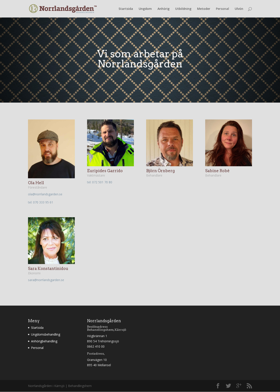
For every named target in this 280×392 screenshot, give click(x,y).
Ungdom (145, 9)
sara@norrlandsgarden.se (46, 280)
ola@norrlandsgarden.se (45, 194)
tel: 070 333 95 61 (40, 202)
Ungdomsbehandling (45, 334)
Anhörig (164, 9)
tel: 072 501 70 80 (99, 182)
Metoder (203, 9)
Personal (222, 9)
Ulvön (239, 9)
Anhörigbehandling (44, 341)
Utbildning (183, 9)
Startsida (126, 9)
